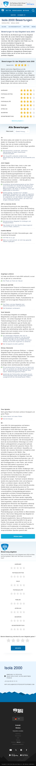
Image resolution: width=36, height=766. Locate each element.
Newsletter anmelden (18, 731)
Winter (13, 15)
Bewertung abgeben (17, 121)
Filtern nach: (9, 131)
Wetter (8, 10)
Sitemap (18, 740)
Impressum (18, 733)
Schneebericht (15, 26)
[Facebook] (26, 750)
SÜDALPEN (6, 23)
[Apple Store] (24, 755)
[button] (33, 10)
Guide (4, 26)
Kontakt (18, 725)
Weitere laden (18, 536)
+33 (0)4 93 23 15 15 (10, 681)
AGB (18, 738)
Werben (18, 728)
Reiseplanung (17, 10)
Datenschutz (18, 735)
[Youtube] (11, 750)
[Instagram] (21, 750)
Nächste (18, 648)
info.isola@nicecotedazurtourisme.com (19, 684)
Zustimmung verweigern (18, 744)
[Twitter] (16, 750)
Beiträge (26, 10)
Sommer (20, 15)
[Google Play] (14, 755)
